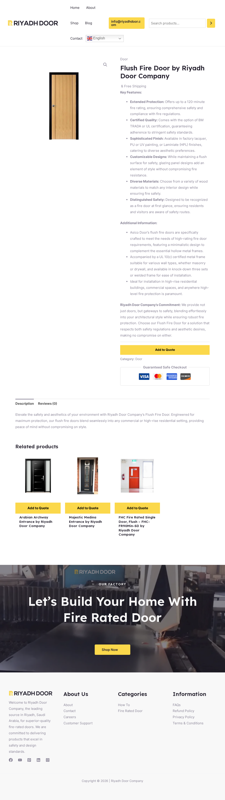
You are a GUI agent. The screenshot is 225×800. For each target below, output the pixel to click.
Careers (70, 717)
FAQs (177, 705)
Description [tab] (24, 403)
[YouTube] (20, 760)
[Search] (211, 23)
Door (124, 59)
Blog (88, 23)
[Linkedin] (38, 760)
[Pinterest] (29, 760)
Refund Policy (183, 711)
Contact (76, 38)
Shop (74, 23)
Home (75, 7)
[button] (105, 65)
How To (124, 705)
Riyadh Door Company (127, 781)
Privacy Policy (183, 717)
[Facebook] (11, 760)
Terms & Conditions (188, 723)
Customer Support (78, 723)
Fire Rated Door (130, 711)
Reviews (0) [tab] (47, 403)
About (90, 7)
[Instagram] (48, 760)
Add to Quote (165, 349)
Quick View (38, 495)
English (98, 38)
